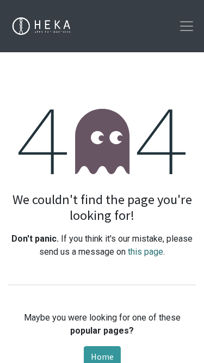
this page (145, 252)
